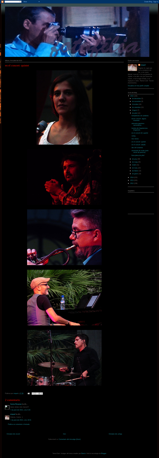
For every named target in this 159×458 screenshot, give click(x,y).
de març (135, 168)
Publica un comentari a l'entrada (18, 424)
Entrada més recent (13, 434)
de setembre (136, 107)
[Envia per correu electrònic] (33, 393)
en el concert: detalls (139, 145)
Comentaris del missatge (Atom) (70, 439)
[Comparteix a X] (37, 393)
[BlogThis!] (35, 393)
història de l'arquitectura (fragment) (139, 129)
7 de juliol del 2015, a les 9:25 (20, 410)
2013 (132, 180)
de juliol (135, 113)
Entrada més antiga (115, 434)
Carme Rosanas (16, 404)
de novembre (136, 101)
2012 (132, 183)
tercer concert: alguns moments (139, 119)
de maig (135, 162)
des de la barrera (137, 147)
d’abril (134, 165)
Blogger (103, 453)
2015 (132, 96)
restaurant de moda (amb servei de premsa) (140, 151)
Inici (64, 434)
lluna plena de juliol (138, 155)
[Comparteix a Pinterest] (42, 393)
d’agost (134, 110)
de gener (135, 174)
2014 (132, 177)
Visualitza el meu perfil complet (138, 86)
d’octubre (135, 104)
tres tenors (135, 139)
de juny (134, 159)
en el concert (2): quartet (140, 133)
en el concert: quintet (139, 142)
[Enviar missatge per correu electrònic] (28, 393)
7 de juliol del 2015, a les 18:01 (20, 420)
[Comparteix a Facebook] (39, 393)
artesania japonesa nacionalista (138, 124)
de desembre (136, 98)
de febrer (135, 171)
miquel (12, 414)
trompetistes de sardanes (140, 116)
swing (133, 136)
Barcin (83, 453)
